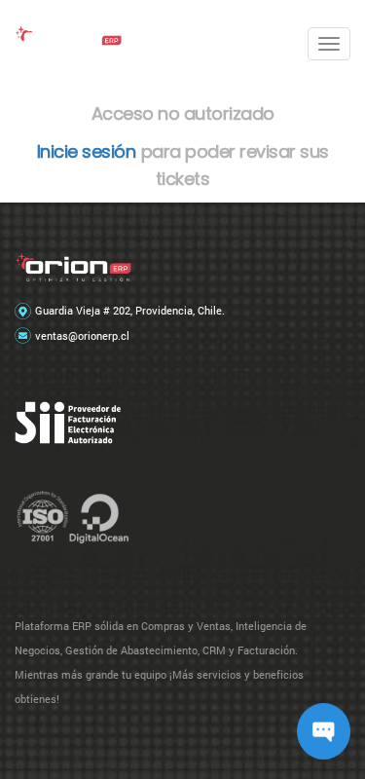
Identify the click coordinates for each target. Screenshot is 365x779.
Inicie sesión (86, 151)
